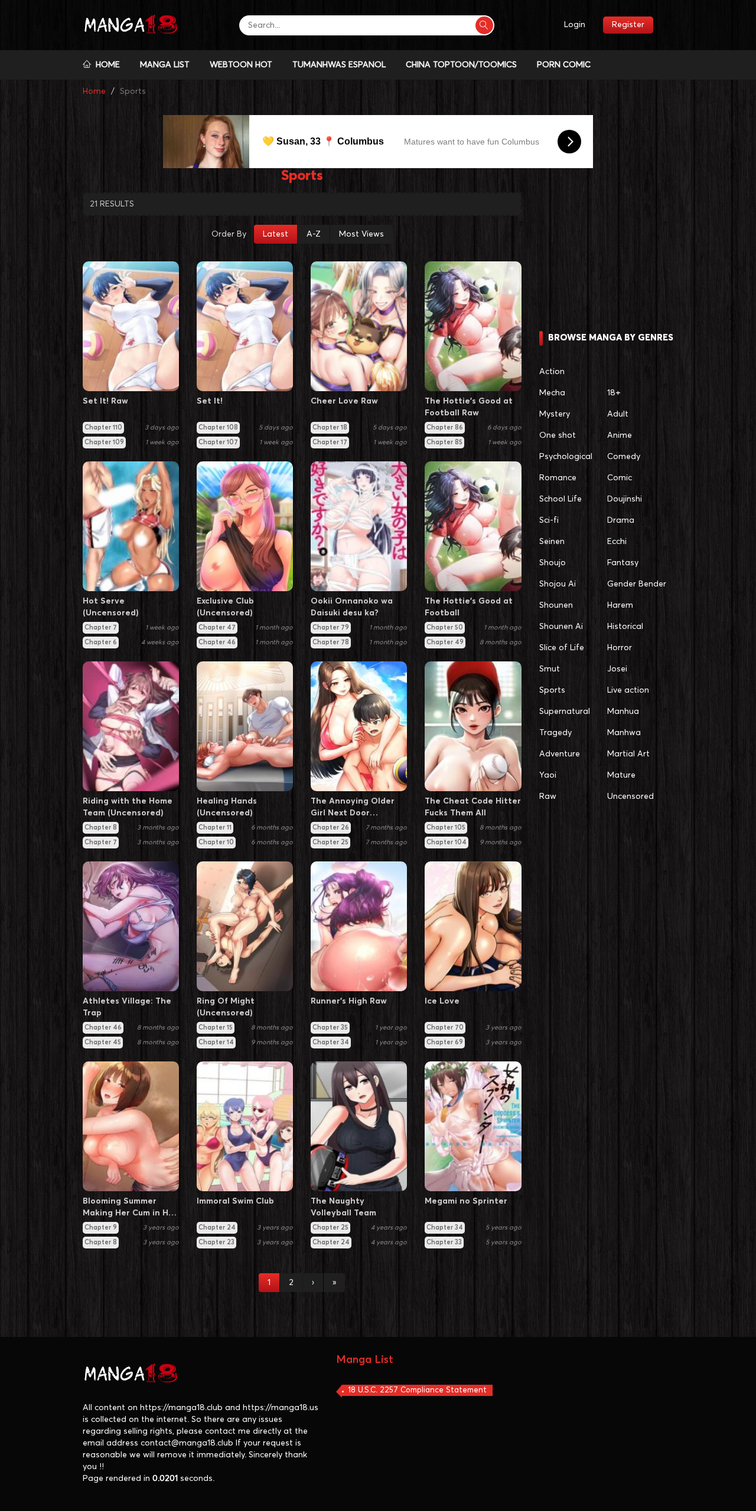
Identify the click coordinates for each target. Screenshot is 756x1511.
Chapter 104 (446, 842)
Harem (620, 605)
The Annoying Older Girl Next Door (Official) (353, 808)
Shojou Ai (557, 584)
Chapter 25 (330, 842)
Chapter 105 (445, 827)
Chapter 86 (444, 427)
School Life (560, 499)
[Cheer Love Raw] (359, 326)
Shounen (556, 605)
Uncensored (630, 796)
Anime (619, 435)
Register (628, 25)
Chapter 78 (330, 642)
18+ (614, 393)
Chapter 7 (100, 627)
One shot (557, 435)
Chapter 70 (445, 1027)
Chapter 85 (444, 442)
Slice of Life (561, 648)
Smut (549, 669)
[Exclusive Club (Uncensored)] (245, 526)
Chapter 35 (330, 1027)
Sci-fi (549, 520)
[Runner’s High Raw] (359, 926)
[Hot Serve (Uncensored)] (131, 526)
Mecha (552, 393)
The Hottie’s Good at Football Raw (469, 407)
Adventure (559, 754)
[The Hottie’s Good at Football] (473, 526)
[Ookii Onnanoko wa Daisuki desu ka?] (359, 526)
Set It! (210, 401)
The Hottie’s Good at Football (469, 607)
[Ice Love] (473, 926)
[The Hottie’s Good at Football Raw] (473, 326)
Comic (619, 478)
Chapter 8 (100, 827)
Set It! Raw (105, 401)
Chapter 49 (445, 642)
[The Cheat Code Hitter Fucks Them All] (473, 726)
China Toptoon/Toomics (461, 65)
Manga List (165, 65)
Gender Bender (636, 584)
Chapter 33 (444, 1242)
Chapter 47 (217, 627)
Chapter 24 (217, 1227)
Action (552, 372)
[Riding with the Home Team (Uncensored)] (131, 726)
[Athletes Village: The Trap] (131, 926)
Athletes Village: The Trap (127, 1007)
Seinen (552, 541)
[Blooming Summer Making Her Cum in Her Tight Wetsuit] (131, 1126)
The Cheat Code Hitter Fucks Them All (473, 807)
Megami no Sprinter (466, 1201)
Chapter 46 (217, 642)
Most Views (361, 234)
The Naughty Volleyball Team (343, 1207)
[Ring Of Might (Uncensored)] (245, 926)
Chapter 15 (215, 1027)
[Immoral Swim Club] (245, 1126)
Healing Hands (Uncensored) (227, 807)
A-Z (314, 234)
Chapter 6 (100, 642)
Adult (617, 414)
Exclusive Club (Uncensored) (225, 607)
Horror (619, 648)
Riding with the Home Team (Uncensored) (127, 807)
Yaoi (547, 775)
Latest (275, 234)
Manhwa (624, 733)
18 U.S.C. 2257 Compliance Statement (417, 1390)
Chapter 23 (216, 1242)
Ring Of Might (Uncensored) (226, 1007)
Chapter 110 (103, 427)
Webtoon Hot (241, 65)
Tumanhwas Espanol (339, 65)
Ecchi (617, 541)
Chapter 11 (215, 827)
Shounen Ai (561, 626)
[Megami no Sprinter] (473, 1126)
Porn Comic (564, 65)
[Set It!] (245, 326)
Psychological (565, 457)
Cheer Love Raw (344, 401)
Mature (621, 775)
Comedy (623, 457)
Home (105, 65)
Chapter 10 (216, 842)
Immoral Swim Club (235, 1201)
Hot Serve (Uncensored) (111, 607)
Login (574, 25)
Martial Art (628, 754)
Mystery (554, 414)
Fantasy (622, 563)
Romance (557, 478)
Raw (547, 796)
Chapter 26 (330, 827)
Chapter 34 (330, 1042)
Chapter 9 (100, 1227)
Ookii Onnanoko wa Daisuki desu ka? (352, 607)
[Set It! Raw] (131, 326)
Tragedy (555, 733)
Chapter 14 (216, 1042)
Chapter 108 (218, 427)
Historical (625, 626)
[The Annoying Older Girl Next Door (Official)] (359, 726)
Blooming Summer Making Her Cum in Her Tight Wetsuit (130, 1208)
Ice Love (442, 1001)
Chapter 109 (104, 442)
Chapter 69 (444, 1042)
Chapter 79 (330, 627)
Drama (620, 520)
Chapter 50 (444, 627)
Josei (617, 669)
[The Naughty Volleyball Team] (359, 1126)
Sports (552, 690)
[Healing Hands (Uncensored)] (245, 726)
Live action (628, 690)
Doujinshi (624, 499)
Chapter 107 (218, 442)
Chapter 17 (329, 442)
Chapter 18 (329, 427)
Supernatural (564, 711)
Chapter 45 (102, 1042)
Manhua (623, 711)
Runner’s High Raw (349, 1001)
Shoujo (552, 563)
